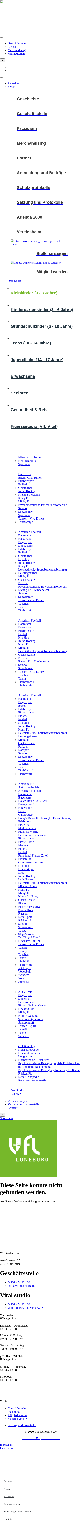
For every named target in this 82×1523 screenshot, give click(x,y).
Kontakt (12, 1107)
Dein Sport (14, 280)
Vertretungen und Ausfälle (23, 1104)
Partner (12, 46)
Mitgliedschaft (16, 53)
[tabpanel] (46, 461)
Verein (11, 86)
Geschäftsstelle (17, 43)
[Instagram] (41, 1393)
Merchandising (17, 50)
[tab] (45, 292)
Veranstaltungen (17, 1101)
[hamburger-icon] (1, 37)
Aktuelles (13, 83)
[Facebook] (41, 1386)
